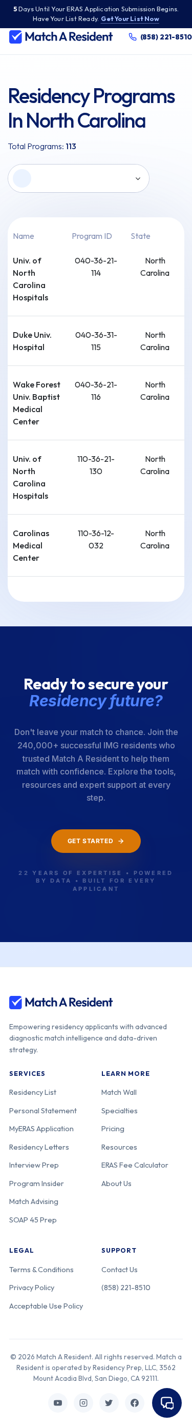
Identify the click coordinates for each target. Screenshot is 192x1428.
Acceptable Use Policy (46, 1306)
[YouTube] (58, 1403)
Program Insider (36, 1183)
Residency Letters (39, 1147)
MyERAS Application (41, 1128)
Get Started (91, 841)
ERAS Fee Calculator (134, 1165)
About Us (116, 1183)
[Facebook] (134, 1403)
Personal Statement (43, 1110)
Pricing (112, 1128)
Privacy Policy (31, 1287)
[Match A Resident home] (61, 37)
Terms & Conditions (41, 1269)
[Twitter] (109, 1403)
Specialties (119, 1110)
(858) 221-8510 (126, 1287)
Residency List (32, 1092)
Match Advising (33, 1201)
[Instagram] (83, 1403)
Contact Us (119, 1269)
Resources (119, 1147)
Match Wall (119, 1092)
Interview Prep (34, 1165)
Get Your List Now (130, 18)
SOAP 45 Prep (33, 1220)
